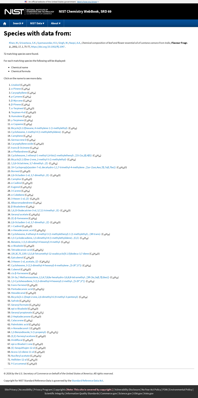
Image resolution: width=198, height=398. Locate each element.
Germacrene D (18, 139)
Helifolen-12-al (19, 359)
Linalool (15, 84)
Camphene (17, 135)
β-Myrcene (17, 100)
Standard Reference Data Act (87, 380)
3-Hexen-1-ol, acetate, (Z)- (25, 261)
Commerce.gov (109, 393)
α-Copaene (17, 124)
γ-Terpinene (17, 120)
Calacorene (17, 320)
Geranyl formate (20, 304)
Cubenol (15, 269)
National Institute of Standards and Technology (29, 11)
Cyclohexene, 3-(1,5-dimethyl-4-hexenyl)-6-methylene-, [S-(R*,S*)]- (46, 265)
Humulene (16, 116)
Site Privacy (11, 389)
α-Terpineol (17, 108)
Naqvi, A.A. (75, 42)
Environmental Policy (180, 389)
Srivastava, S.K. (27, 42)
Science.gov (125, 393)
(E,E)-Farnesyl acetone (23, 336)
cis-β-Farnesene (19, 273)
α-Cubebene (17, 194)
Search (17, 23)
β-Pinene (16, 104)
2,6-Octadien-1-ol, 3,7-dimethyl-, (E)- (30, 175)
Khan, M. (13, 42)
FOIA (165, 389)
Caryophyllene (19, 92)
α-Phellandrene (19, 151)
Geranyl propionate (21, 312)
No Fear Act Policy (151, 389)
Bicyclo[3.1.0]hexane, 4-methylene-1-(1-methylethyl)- (39, 128)
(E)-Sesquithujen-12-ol (23, 348)
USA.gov (137, 393)
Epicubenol (17, 257)
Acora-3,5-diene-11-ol (22, 352)
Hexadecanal (18, 293)
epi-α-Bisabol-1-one (21, 344)
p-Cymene (16, 96)
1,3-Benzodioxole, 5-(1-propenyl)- (29, 332)
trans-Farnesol (19, 285)
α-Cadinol (16, 183)
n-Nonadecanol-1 (20, 328)
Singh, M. (63, 42)
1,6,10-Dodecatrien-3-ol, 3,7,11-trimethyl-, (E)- (35, 210)
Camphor (16, 179)
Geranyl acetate (19, 214)
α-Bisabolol (17, 245)
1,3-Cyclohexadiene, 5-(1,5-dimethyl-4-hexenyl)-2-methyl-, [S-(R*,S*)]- (48, 281)
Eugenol (15, 187)
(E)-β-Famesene (19, 218)
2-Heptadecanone (20, 316)
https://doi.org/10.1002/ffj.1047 (48, 46)
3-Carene (16, 190)
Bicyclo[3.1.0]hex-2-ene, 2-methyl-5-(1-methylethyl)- (39, 159)
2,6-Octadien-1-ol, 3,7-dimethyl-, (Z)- (30, 222)
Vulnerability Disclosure (127, 389)
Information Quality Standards (82, 393)
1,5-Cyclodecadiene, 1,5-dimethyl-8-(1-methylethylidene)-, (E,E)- (45, 238)
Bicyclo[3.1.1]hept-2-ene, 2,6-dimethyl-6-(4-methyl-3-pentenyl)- (45, 297)
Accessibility (25, 389)
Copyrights (60, 389)
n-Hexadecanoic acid (22, 230)
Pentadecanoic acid (22, 289)
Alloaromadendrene (22, 202)
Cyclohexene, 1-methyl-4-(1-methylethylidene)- (36, 132)
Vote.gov (148, 393)
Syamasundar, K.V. (47, 42)
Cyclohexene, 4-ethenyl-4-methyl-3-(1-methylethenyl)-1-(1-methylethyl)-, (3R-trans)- (56, 234)
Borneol (15, 171)
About (54, 23)
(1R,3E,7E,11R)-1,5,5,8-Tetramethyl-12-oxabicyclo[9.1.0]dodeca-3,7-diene (50, 253)
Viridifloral (16, 340)
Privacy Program (43, 389)
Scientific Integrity (54, 393)
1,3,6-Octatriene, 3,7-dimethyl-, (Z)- (30, 163)
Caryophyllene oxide (22, 143)
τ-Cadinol (16, 226)
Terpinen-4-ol (18, 112)
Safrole (15, 300)
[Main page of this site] (5, 23)
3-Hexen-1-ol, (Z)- (20, 198)
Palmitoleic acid (19, 324)
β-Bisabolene (18, 206)
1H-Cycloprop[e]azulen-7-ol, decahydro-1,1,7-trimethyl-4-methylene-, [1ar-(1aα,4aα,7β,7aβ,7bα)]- (63, 167)
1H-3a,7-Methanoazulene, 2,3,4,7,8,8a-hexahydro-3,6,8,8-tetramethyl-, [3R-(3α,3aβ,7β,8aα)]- (60, 277)
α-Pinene (16, 88)
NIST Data (36, 23)
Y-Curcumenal (18, 363)
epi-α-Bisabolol (19, 308)
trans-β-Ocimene (20, 147)
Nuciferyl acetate (20, 355)
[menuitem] (5, 23)
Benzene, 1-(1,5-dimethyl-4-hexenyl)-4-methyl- (36, 242)
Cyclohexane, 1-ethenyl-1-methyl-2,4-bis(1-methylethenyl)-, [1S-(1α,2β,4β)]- (51, 155)
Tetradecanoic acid (21, 249)
